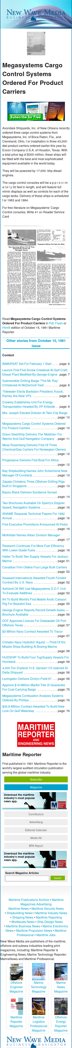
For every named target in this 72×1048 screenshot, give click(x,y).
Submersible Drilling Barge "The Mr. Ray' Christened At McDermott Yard (30, 382)
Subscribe (36, 779)
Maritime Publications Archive (29, 899)
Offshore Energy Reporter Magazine (61, 1024)
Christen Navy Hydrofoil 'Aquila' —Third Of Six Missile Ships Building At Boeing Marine (33, 644)
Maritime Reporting (49, 917)
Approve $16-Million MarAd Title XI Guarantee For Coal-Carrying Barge (33, 687)
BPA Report (36, 846)
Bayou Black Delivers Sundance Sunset (29, 492)
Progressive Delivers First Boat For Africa (30, 460)
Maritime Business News (23, 926)
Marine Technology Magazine (38, 986)
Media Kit (36, 838)
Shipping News (22, 917)
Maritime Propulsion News (34, 930)
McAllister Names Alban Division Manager (31, 535)
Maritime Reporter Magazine (16, 1021)
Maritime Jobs (45, 935)
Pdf (51, 323)
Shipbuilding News (20, 913)
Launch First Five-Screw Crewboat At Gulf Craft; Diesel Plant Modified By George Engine (35, 372)
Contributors (36, 814)
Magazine (36, 787)
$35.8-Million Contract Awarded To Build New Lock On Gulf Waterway (33, 708)
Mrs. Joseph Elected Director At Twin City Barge (34, 413)
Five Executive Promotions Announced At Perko (35, 524)
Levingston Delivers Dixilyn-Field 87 (27, 678)
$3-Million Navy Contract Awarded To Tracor (32, 631)
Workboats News (23, 921)
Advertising (36, 822)
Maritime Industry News (51, 913)
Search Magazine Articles (22, 873)
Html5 (6, 327)
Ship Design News (50, 921)
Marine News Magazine (61, 986)
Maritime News (18, 908)
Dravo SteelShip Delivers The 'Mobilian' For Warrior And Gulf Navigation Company (32, 436)
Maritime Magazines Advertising (42, 901)
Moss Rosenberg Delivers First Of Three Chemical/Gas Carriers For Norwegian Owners (34, 447)
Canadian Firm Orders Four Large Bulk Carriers (34, 567)
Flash (59, 323)
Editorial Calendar (36, 830)
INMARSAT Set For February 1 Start (26, 363)
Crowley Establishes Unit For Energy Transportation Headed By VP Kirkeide (28, 404)
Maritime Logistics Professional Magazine (38, 1024)
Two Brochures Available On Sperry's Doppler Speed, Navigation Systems (33, 505)
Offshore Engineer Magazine (16, 986)
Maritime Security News (47, 908)
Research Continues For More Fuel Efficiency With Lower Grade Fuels (33, 548)
